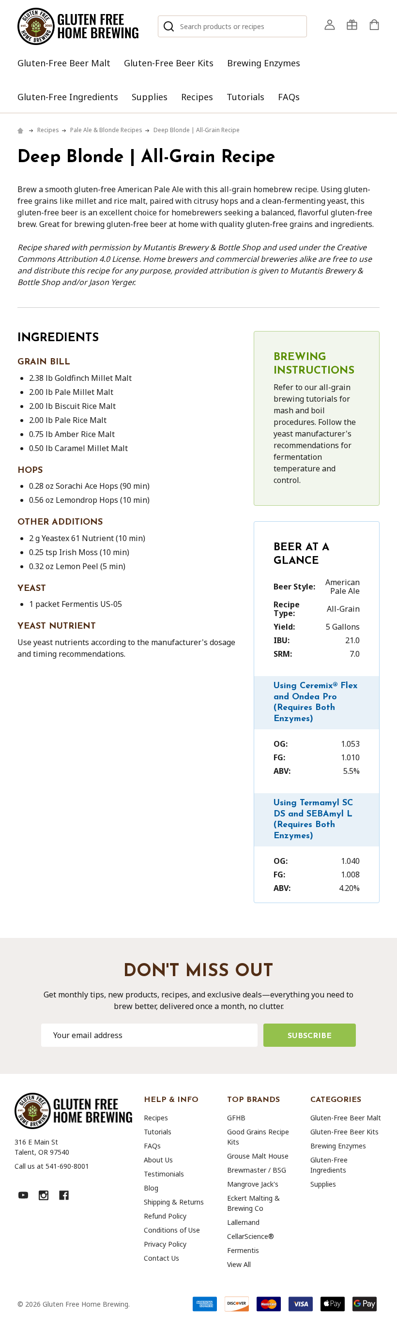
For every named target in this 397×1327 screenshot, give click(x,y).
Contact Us (161, 1258)
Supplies (150, 97)
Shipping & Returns (174, 1201)
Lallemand (243, 1222)
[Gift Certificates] (352, 24)
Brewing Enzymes (263, 63)
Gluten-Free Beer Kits (169, 63)
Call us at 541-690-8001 (52, 1166)
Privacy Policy (165, 1244)
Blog (151, 1187)
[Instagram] (43, 1195)
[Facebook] (64, 1195)
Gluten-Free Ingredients (67, 97)
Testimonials (164, 1173)
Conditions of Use (172, 1230)
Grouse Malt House (258, 1156)
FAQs (289, 97)
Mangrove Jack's (252, 1184)
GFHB (236, 1117)
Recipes (197, 97)
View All (239, 1264)
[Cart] (374, 24)
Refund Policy (165, 1216)
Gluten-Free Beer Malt (63, 63)
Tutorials (245, 97)
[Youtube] (23, 1195)
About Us (158, 1159)
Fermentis (243, 1250)
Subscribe (310, 1036)
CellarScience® (250, 1236)
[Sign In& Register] (329, 24)
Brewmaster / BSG (256, 1170)
